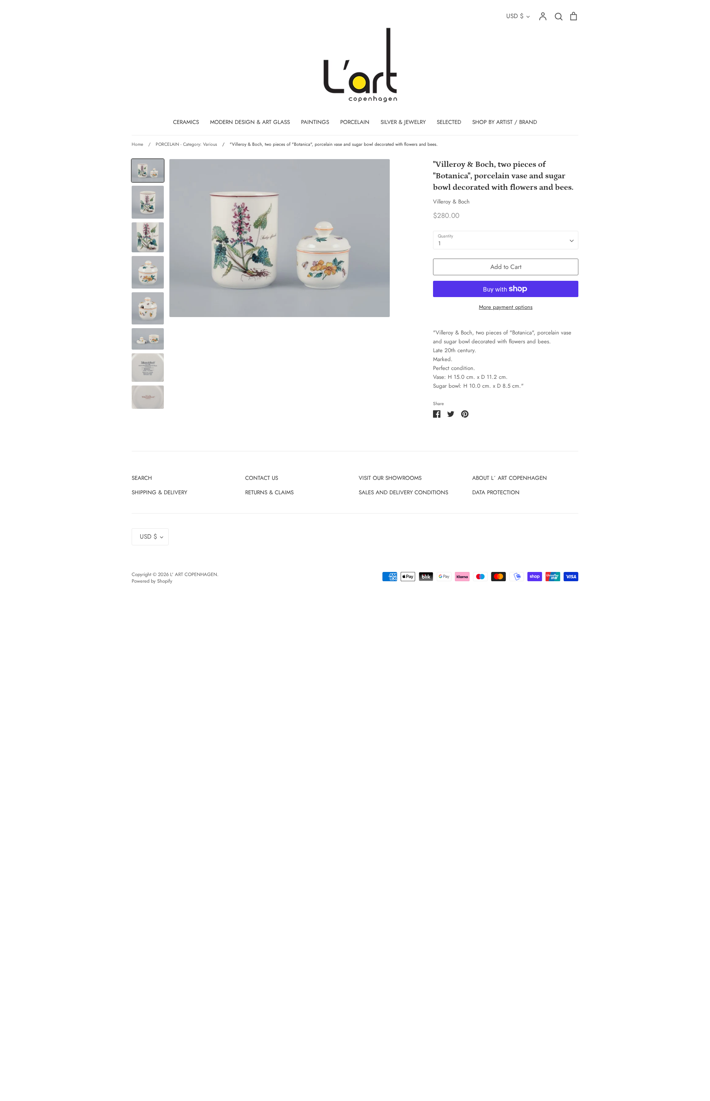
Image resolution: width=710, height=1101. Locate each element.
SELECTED (449, 122)
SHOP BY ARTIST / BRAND (504, 122)
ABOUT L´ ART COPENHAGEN (509, 478)
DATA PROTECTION (496, 492)
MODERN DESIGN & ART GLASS (250, 122)
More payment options (505, 307)
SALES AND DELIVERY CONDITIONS (403, 492)
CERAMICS (186, 122)
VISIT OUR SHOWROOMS (390, 478)
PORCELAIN (354, 122)
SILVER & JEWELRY (403, 122)
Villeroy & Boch (451, 202)
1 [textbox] (439, 243)
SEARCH (142, 478)
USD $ (515, 15)
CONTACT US (261, 478)
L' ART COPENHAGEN (193, 574)
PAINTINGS (315, 122)
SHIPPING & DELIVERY (159, 492)
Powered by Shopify (152, 581)
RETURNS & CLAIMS (269, 492)
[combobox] (505, 240)
